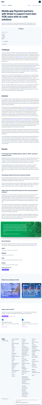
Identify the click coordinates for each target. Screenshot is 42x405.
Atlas (13, 342)
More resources (35, 357)
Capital (13, 346)
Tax (12, 373)
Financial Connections (15, 356)
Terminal (13, 374)
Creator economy (25, 360)
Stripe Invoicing (15, 119)
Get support (34, 371)
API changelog (24, 391)
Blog (32, 343)
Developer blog (24, 396)
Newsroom (34, 364)
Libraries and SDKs (25, 393)
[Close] (40, 399)
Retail (23, 374)
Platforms (23, 356)
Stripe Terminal (30, 69)
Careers (33, 362)
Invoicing (13, 359)
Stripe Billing (8, 119)
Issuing (13, 360)
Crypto (13, 352)
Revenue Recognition (15, 370)
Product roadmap (35, 361)
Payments (13, 366)
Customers (4, 5)
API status (23, 390)
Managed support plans (36, 372)
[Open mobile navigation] (40, 2)
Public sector (24, 372)
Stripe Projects (24, 394)
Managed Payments (15, 363)
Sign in (33, 375)
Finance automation (25, 349)
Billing (13, 344)
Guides (33, 340)
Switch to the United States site (22, 402)
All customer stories (36, 5)
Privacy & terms (35, 348)
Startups (23, 342)
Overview (29, 5)
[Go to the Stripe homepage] (3, 339)
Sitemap (33, 354)
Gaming (23, 361)
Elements (13, 354)
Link (12, 361)
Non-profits (24, 370)
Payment (4, 23)
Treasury (13, 376)
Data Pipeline (14, 353)
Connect (13, 350)
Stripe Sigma (14, 371)
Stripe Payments (19, 57)
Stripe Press (34, 365)
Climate (13, 349)
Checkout (13, 347)
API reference (24, 326)
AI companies (24, 359)
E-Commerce (24, 346)
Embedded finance (25, 347)
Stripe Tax (21, 119)
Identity (13, 357)
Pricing (13, 340)
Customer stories (35, 342)
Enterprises (24, 340)
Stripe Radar (28, 119)
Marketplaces (24, 353)
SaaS (23, 357)
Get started (4, 316)
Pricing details (4, 326)
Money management (25, 354)
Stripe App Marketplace (26, 379)
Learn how (34, 245)
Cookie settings (35, 355)
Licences (33, 353)
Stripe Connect (29, 107)
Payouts (13, 367)
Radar (13, 369)
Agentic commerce (25, 343)
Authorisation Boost (15, 343)
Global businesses (25, 350)
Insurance (23, 366)
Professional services (26, 371)
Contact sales (5, 269)
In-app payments (25, 352)
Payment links (14, 364)
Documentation (24, 387)
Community (34, 344)
